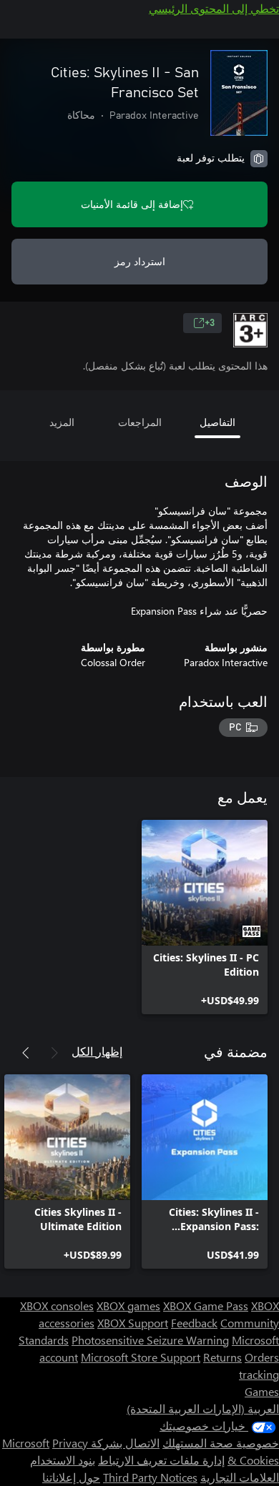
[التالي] (25, 1053)
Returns (222, 1356)
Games (262, 1391)
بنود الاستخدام (62, 1459)
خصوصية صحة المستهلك (220, 1442)
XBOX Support (132, 1322)
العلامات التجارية (239, 1477)
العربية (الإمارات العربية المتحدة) (203, 1408)
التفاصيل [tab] (217, 422)
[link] (205, 917)
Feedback (194, 1322)
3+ (210, 323)
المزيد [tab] (61, 422)
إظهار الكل (97, 1051)
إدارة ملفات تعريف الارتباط (161, 1459)
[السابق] (54, 1053)
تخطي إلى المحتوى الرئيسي (214, 8)
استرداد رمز (139, 261)
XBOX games (128, 1305)
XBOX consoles (57, 1305)
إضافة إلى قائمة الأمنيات (132, 204)
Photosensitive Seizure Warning (150, 1339)
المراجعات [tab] (140, 422)
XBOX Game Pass (205, 1305)
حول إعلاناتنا (71, 1477)
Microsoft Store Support (140, 1356)
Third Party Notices (150, 1477)
